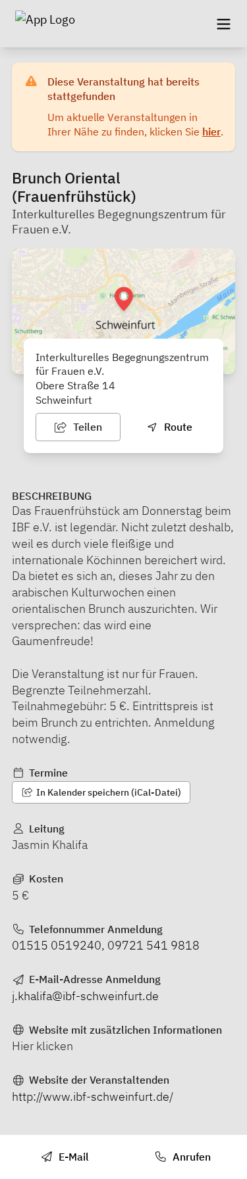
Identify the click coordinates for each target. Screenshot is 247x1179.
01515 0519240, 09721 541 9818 (106, 945)
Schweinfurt (64, 399)
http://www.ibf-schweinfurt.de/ (92, 1096)
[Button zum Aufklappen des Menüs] (223, 23)
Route (176, 426)
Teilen (86, 426)
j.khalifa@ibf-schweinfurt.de (85, 995)
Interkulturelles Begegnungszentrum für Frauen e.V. (119, 221)
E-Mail (72, 1156)
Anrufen (190, 1156)
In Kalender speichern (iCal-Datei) (107, 792)
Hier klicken (42, 1045)
